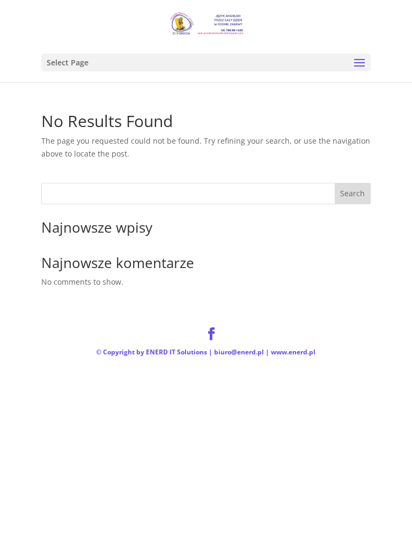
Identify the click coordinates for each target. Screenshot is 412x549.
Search (352, 193)
